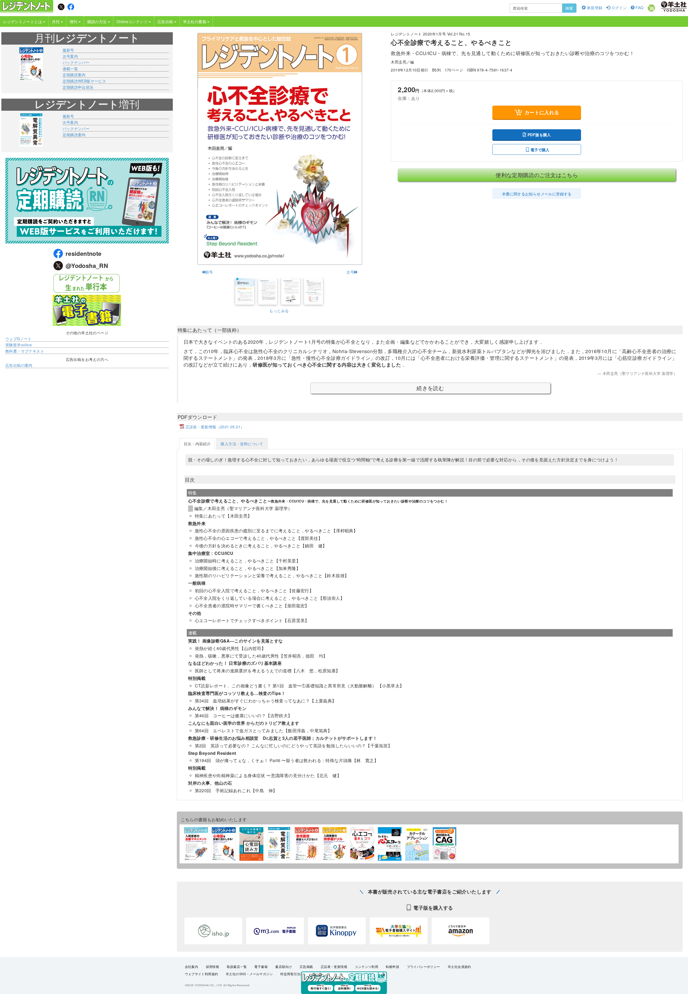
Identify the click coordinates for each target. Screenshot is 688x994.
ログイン (618, 7)
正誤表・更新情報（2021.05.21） (215, 426)
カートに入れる (542, 112)
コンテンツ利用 (366, 967)
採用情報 (212, 967)
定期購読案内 (74, 74)
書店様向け (283, 967)
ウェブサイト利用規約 (201, 974)
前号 (209, 272)
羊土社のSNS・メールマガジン (249, 974)
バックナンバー (76, 62)
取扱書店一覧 (237, 967)
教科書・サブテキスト (24, 351)
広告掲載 (306, 967)
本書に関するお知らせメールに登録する (537, 193)
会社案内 (191, 967)
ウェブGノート (18, 338)
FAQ (639, 7)
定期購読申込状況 (78, 87)
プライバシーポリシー (423, 967)
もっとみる (279, 310)
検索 (569, 8)
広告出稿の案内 (19, 365)
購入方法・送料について (242, 443)
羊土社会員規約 (459, 967)
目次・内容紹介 (197, 443)
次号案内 (70, 56)
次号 (350, 272)
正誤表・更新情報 (334, 967)
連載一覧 (70, 68)
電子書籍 (261, 967)
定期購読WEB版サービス (84, 81)
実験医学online (18, 344)
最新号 (68, 50)
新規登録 (594, 7)
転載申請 (392, 967)
